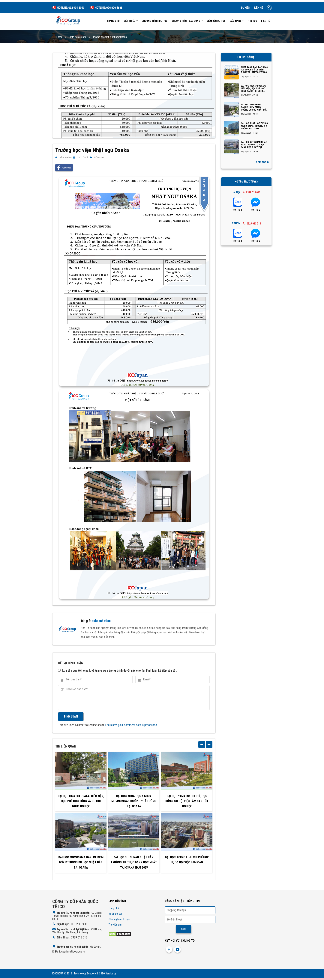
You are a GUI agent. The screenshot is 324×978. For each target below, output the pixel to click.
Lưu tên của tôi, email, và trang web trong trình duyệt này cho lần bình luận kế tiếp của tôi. (119, 670)
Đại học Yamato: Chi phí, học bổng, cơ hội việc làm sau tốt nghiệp (186, 801)
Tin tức (252, 20)
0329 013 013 (253, 192)
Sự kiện (245, 7)
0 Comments (100, 157)
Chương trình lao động (186, 20)
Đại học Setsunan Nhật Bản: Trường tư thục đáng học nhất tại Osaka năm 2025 (134, 862)
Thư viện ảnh (115, 924)
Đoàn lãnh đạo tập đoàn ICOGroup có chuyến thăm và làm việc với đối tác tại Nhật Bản (254, 70)
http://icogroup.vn (126, 973)
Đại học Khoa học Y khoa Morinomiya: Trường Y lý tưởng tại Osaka (133, 801)
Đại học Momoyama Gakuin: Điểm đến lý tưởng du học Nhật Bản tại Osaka (81, 862)
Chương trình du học (154, 20)
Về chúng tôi (115, 913)
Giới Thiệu (129, 20)
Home (59, 37)
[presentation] (201, 744)
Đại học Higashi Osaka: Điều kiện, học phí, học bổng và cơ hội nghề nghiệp (81, 801)
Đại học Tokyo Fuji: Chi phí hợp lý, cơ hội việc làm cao (187, 859)
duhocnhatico (65, 157)
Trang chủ (113, 20)
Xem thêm (262, 162)
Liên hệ (258, 7)
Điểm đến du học (216, 20)
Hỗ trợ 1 (237, 210)
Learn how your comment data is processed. (131, 725)
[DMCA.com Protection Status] (120, 934)
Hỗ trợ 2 (255, 210)
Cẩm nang (236, 20)
